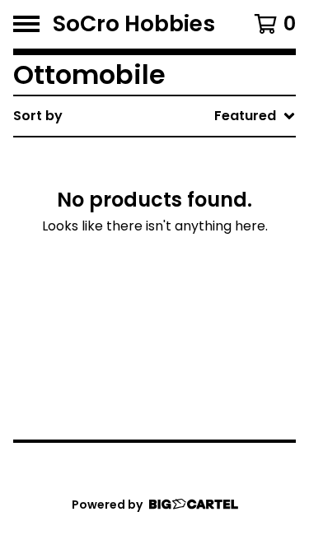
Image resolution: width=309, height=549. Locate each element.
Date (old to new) (186, 316)
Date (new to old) (186, 290)
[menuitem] (154, 116)
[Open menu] (26, 24)
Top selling (162, 211)
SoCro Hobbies (134, 24)
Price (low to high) (188, 342)
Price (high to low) (188, 369)
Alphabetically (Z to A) (202, 263)
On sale (151, 184)
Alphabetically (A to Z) (202, 237)
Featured (157, 158)
